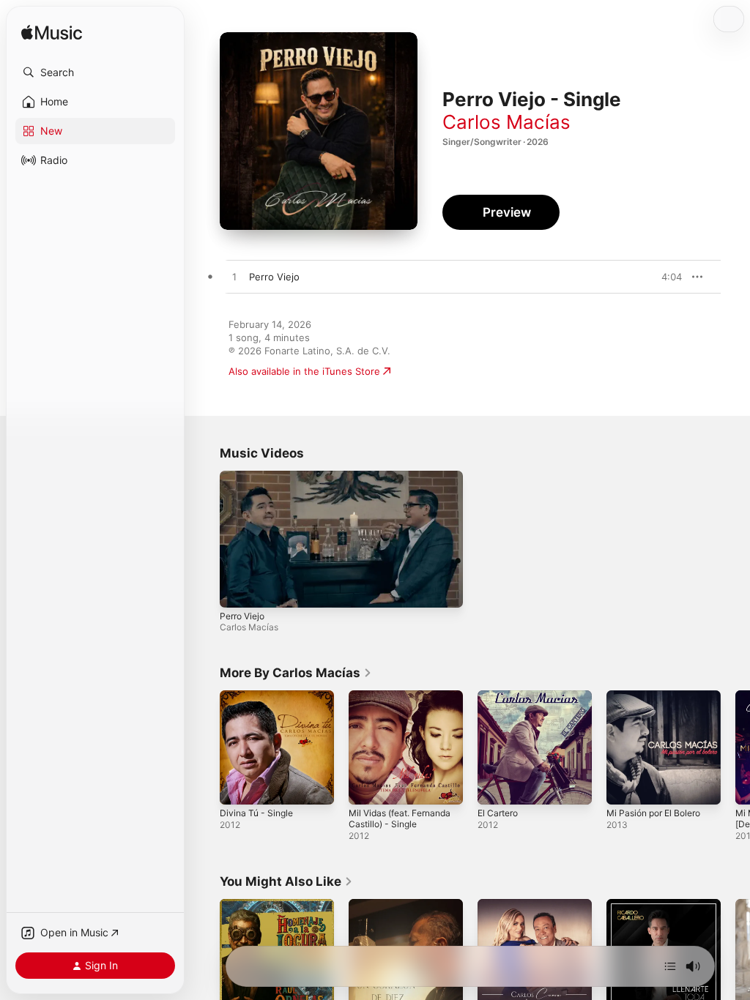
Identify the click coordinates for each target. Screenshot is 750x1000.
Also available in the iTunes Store (304, 371)
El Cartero (498, 812)
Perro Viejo (242, 616)
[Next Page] (735, 747)
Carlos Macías (506, 122)
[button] (95, 72)
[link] (296, 673)
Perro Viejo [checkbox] (274, 277)
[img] (51, 33)
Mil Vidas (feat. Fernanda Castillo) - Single (399, 818)
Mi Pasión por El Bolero (653, 812)
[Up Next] (670, 966)
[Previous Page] (205, 747)
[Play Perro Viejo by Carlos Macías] (234, 277)
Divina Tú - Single (256, 812)
